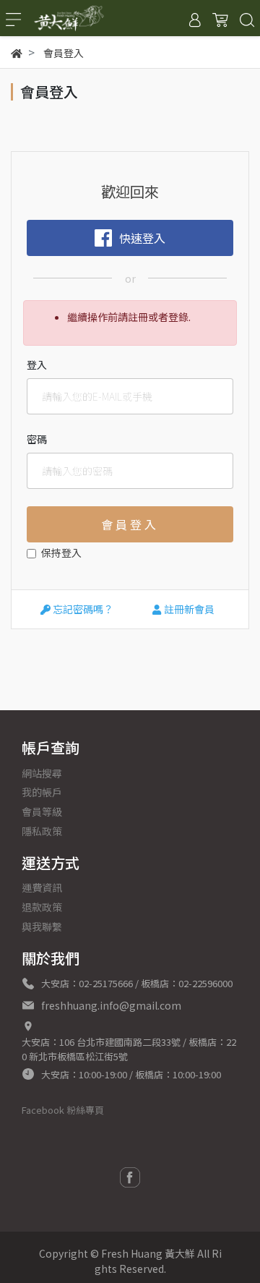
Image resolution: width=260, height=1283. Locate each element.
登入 (37, 364)
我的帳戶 (42, 792)
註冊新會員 (188, 609)
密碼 (37, 439)
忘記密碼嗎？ (82, 609)
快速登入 (142, 238)
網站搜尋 (42, 773)
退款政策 (42, 907)
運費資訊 (42, 887)
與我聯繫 (42, 926)
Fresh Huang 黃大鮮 (148, 1253)
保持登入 (61, 552)
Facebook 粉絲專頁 (63, 1110)
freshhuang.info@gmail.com (111, 1005)
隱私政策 (42, 831)
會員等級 (42, 811)
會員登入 (130, 524)
